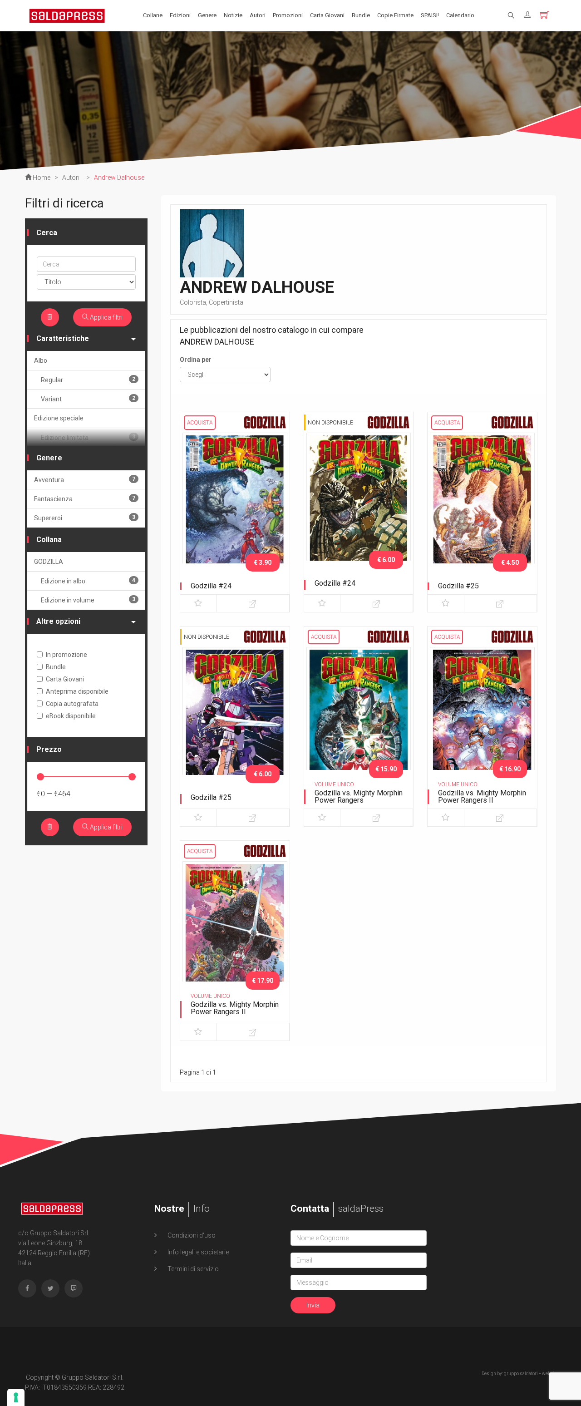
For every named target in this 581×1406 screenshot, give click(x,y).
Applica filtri (106, 317)
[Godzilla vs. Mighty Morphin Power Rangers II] (482, 723)
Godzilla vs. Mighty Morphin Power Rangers (359, 796)
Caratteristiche (62, 338)
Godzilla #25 (458, 586)
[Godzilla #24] (234, 509)
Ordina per (196, 359)
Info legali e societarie (197, 1252)
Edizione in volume (88, 600)
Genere (207, 15)
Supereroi (84, 518)
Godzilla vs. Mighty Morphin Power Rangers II (482, 796)
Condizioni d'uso (191, 1235)
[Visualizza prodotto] (253, 603)
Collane (152, 15)
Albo (40, 360)
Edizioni (180, 15)
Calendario (460, 15)
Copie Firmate (395, 15)
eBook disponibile (71, 716)
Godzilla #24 (211, 586)
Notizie (233, 15)
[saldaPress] (67, 15)
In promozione (66, 654)
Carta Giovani (327, 15)
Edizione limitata (88, 437)
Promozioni (288, 15)
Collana (49, 539)
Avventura (84, 479)
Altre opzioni (58, 621)
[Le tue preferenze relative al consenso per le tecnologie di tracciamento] (16, 1397)
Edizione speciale (59, 418)
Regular (88, 380)
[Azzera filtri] (50, 317)
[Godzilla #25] (482, 509)
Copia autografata (72, 703)
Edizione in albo (88, 581)
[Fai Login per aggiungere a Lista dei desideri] (198, 603)
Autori (258, 15)
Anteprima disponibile (77, 691)
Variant (88, 399)
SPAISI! (430, 15)
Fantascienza (84, 499)
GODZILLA (48, 561)
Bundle (361, 15)
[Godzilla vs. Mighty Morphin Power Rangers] (358, 723)
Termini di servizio (192, 1269)
